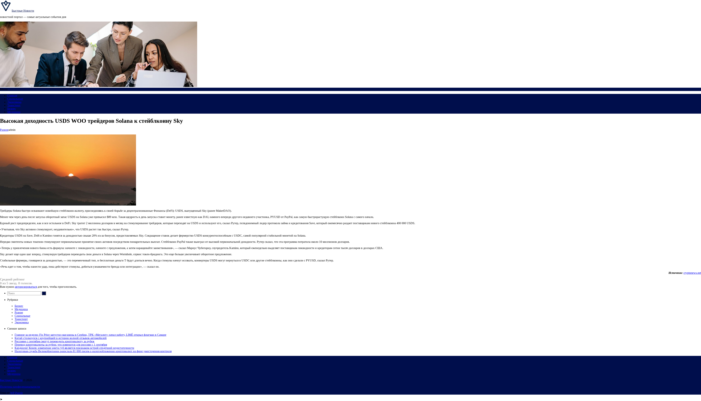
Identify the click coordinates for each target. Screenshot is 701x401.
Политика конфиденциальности (20, 386)
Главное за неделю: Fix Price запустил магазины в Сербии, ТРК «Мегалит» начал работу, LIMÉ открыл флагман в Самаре (90, 334)
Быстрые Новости (23, 10)
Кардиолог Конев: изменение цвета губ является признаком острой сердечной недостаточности (74, 347)
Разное (4, 129)
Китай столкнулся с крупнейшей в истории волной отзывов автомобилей (61, 338)
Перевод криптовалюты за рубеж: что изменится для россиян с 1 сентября (61, 344)
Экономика (14, 102)
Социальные (15, 98)
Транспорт (13, 105)
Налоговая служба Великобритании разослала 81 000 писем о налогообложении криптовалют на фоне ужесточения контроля (93, 351)
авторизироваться (26, 286)
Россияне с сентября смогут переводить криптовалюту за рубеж (54, 341)
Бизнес (11, 108)
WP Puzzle (16, 392)
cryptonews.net (692, 272)
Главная (12, 95)
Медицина (13, 111)
